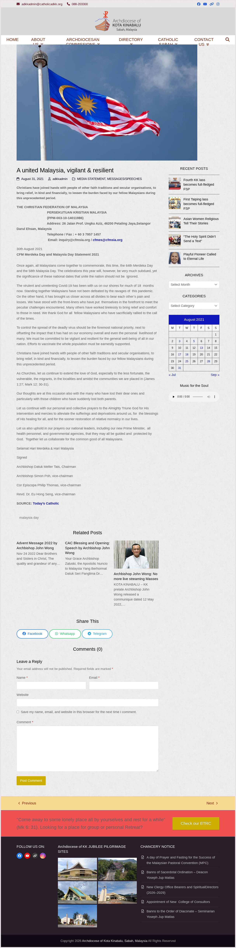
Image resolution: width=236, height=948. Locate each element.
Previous (27, 803)
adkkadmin (60, 179)
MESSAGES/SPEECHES (124, 179)
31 (179, 367)
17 (179, 354)
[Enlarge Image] (107, 102)
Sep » (215, 375)
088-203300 (80, 4)
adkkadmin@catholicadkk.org (42, 4)
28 (208, 361)
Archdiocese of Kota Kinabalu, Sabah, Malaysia (114, 941)
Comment (25, 722)
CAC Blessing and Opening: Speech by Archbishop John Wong (87, 548)
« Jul (172, 375)
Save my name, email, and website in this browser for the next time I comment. (79, 712)
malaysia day (29, 517)
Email (94, 677)
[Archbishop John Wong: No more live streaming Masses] (136, 554)
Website (23, 695)
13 (201, 347)
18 (186, 354)
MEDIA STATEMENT (91, 179)
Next (210, 803)
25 (186, 361)
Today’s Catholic (46, 503)
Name (22, 677)
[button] (227, 39)
